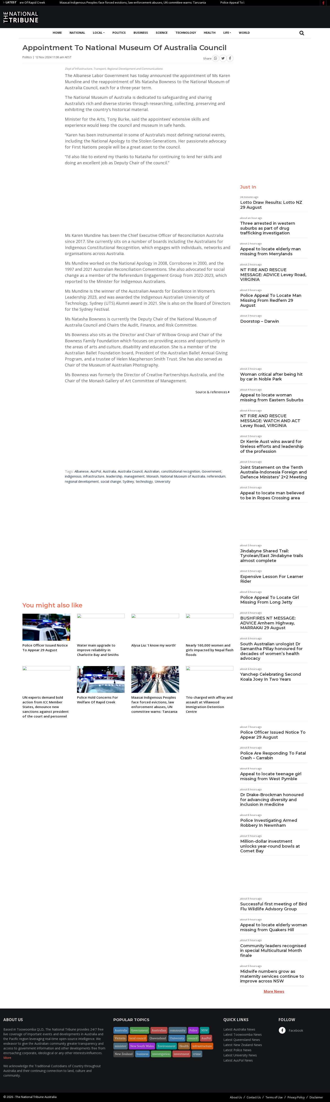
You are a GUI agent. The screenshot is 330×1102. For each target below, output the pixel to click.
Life (226, 33)
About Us (236, 1097)
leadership (114, 476)
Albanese (82, 471)
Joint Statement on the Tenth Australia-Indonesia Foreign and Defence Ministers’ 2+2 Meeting (273, 472)
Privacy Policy (296, 1097)
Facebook (295, 1030)
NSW (204, 1030)
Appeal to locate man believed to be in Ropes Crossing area (272, 495)
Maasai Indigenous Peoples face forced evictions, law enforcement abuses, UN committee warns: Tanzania (117, 2)
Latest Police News (237, 1050)
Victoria (120, 1038)
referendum (216, 476)
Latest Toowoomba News (242, 1034)
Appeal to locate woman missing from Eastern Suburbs (272, 397)
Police (193, 1030)
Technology (186, 33)
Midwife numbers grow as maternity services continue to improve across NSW (272, 976)
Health (210, 33)
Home (57, 33)
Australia (109, 471)
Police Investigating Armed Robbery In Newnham (268, 823)
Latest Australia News (239, 1029)
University (162, 481)
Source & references (212, 392)
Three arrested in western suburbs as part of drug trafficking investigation (267, 228)
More (7, 1057)
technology (144, 481)
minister (120, 1046)
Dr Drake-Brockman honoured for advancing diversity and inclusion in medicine (272, 799)
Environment (167, 1046)
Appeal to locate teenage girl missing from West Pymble (270, 776)
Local (97, 33)
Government (211, 471)
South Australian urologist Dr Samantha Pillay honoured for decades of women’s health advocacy (271, 651)
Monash (152, 476)
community (177, 1030)
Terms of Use (274, 1097)
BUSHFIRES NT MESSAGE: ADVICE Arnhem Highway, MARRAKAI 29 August (268, 623)
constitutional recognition (180, 471)
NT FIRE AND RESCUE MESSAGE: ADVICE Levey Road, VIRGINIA (273, 274)
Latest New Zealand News (242, 1045)
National (77, 33)
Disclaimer (316, 1097)
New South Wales (142, 1046)
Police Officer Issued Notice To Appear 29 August (273, 735)
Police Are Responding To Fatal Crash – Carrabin (273, 756)
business (142, 1054)
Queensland (158, 1038)
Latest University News (240, 1055)
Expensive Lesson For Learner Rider (271, 579)
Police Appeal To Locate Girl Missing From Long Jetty (269, 600)
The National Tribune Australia (36, 1097)
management (134, 476)
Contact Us (254, 1097)
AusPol (95, 471)
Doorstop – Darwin (259, 321)
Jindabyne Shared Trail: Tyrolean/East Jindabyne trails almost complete (271, 556)
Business (141, 33)
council (193, 1038)
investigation (161, 1054)
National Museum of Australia (182, 476)
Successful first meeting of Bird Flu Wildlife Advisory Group (273, 906)
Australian (151, 471)
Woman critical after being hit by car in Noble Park (271, 377)
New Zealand (124, 1054)
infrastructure (93, 476)
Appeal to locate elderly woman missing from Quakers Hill (273, 927)
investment (181, 1054)
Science (161, 33)
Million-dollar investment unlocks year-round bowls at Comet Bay (270, 846)
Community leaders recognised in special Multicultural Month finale (273, 950)
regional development (82, 481)
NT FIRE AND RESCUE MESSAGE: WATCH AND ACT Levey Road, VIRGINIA (270, 420)
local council (137, 1038)
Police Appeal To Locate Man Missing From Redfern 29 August (270, 300)
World (244, 33)
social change (111, 481)
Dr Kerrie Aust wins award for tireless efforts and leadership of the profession (272, 446)
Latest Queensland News (241, 1040)
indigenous (73, 476)
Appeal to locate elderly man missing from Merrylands (270, 251)
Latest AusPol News (238, 1060)
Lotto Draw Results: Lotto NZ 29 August (271, 205)
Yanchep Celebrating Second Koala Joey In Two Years (270, 677)
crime (197, 1054)
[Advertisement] (245, 16)
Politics (119, 33)
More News (274, 991)
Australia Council (130, 471)
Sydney (128, 481)
